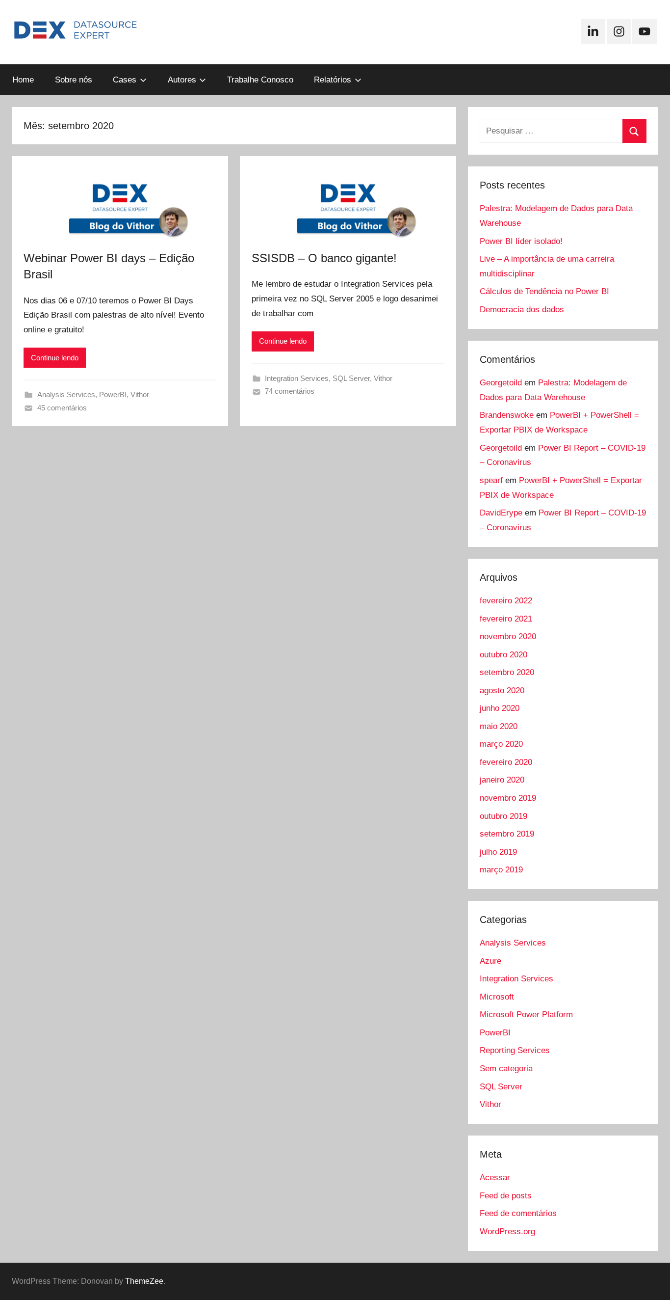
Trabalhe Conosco (260, 79)
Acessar (495, 1177)
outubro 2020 (503, 654)
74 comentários (289, 391)
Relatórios (332, 79)
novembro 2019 (508, 798)
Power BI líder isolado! (521, 241)
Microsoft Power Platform (526, 1014)
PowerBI (113, 394)
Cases (124, 79)
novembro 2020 (508, 636)
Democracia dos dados (522, 309)
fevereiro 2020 (506, 762)
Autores (182, 79)
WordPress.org (507, 1231)
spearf (491, 480)
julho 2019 (498, 852)
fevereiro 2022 (506, 600)
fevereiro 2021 (506, 618)
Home (23, 79)
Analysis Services (66, 394)
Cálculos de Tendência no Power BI (544, 291)
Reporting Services (515, 1050)
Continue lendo (54, 357)
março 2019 (501, 869)
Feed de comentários (518, 1213)
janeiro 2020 (502, 780)
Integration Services (297, 378)
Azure (490, 961)
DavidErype (501, 512)
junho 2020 (499, 708)
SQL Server (351, 378)
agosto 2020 (502, 690)
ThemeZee (144, 1281)
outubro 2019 (503, 816)
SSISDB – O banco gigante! (324, 258)
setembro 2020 (507, 672)
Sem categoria (506, 1068)
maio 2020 (498, 726)
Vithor (139, 394)
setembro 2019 (507, 834)
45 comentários (62, 408)
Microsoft (497, 997)
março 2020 (501, 744)
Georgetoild (501, 382)
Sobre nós (73, 79)
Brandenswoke (507, 415)
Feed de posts (506, 1195)
